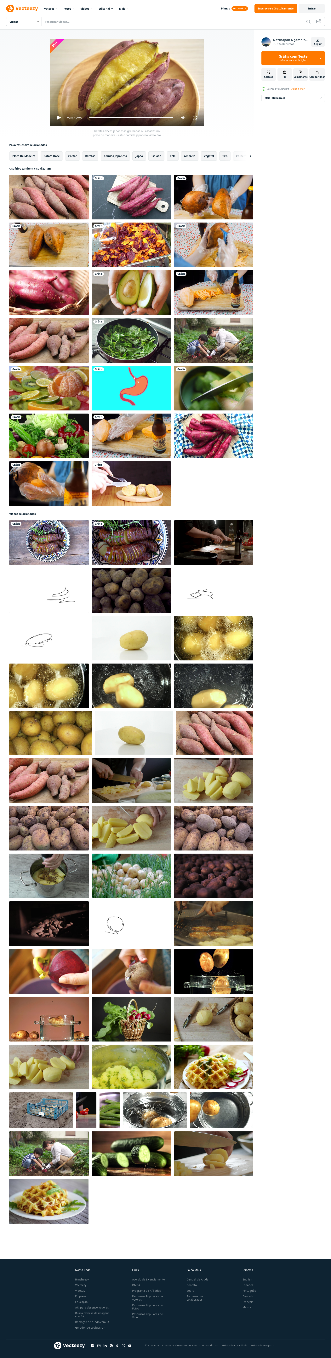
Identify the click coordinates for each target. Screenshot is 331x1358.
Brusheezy (82, 1279)
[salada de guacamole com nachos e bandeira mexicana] (213, 388)
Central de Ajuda (197, 1279)
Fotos (67, 8)
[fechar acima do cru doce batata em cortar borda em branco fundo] (213, 436)
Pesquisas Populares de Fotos (147, 1306)
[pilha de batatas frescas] (49, 828)
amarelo (189, 156)
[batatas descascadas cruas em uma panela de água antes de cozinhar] (49, 876)
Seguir (318, 44)
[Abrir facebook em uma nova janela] (92, 1345)
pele (172, 156)
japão (139, 156)
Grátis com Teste (293, 58)
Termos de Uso (209, 1345)
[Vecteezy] (22, 8)
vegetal (209, 156)
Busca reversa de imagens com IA (92, 1314)
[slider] (131, 117)
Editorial (104, 8)
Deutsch (248, 1296)
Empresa (81, 1296)
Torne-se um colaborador (195, 1297)
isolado (156, 156)
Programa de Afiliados (146, 1290)
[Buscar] (308, 21)
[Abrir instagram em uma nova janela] (98, 1345)
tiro (225, 156)
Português (249, 1290)
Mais (122, 8)
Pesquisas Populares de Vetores (147, 1297)
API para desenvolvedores (92, 1307)
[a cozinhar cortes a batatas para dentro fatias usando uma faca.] (213, 1153)
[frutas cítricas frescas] (49, 388)
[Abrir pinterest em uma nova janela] (111, 1345)
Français (248, 1302)
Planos (225, 8)
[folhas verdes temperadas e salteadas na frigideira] (131, 340)
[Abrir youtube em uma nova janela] (129, 1345)
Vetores (49, 8)
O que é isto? (298, 88)
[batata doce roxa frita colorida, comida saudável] (131, 245)
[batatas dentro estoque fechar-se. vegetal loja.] (213, 876)
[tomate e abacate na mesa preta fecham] (131, 292)
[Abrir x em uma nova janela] (123, 1345)
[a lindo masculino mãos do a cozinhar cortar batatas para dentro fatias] (131, 780)
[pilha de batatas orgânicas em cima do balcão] (131, 590)
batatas (90, 156)
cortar (72, 156)
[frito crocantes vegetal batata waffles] (213, 1067)
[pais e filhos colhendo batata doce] (213, 340)
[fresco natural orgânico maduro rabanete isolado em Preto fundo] (131, 1019)
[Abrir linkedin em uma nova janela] (105, 1345)
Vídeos (84, 8)
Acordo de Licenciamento (148, 1279)
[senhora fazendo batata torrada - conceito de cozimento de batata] (131, 483)
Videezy (80, 1290)
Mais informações (275, 98)
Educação (81, 1302)
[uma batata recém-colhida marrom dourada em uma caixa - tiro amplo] (50, 733)
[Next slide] (247, 156)
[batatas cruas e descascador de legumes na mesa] (213, 1019)
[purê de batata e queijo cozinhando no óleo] (213, 923)
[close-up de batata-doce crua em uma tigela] (49, 292)
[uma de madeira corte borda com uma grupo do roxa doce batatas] (131, 197)
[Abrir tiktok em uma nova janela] (117, 1345)
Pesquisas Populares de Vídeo (147, 1315)
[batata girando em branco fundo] (131, 638)
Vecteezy (80, 1285)
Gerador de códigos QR (90, 1327)
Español (248, 1285)
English (247, 1279)
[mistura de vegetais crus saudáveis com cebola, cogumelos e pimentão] (49, 436)
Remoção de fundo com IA (92, 1322)
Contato (192, 1285)
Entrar (312, 8)
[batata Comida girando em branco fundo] (134, 733)
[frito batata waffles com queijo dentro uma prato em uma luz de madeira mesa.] (48, 1201)
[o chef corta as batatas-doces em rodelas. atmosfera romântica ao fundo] (131, 436)
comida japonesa (115, 156)
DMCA (136, 1285)
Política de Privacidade (234, 1345)
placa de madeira (23, 156)
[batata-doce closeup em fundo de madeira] (49, 197)
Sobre (190, 1290)
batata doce (52, 156)
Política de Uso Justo (262, 1345)
